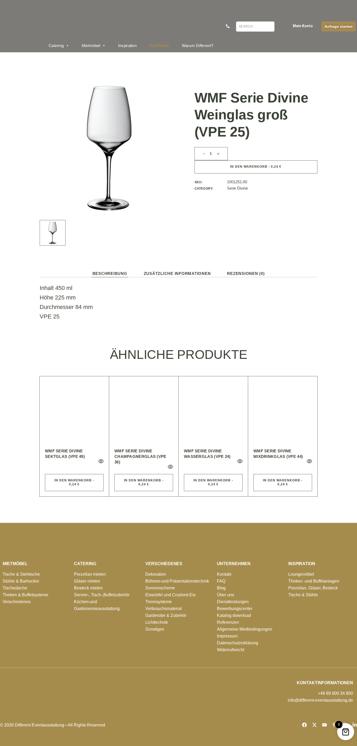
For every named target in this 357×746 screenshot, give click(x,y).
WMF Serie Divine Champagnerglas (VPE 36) (140, 456)
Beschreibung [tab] (109, 273)
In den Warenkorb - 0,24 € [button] (74, 482)
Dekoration (155, 574)
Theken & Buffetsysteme (25, 595)
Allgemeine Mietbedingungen (244, 629)
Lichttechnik (156, 622)
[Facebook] (304, 724)
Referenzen (228, 622)
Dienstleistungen (233, 601)
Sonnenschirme (160, 588)
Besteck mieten (88, 588)
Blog (221, 588)
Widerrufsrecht (230, 650)
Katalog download (234, 615)
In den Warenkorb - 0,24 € (255, 166)
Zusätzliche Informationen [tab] (177, 273)
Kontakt (224, 574)
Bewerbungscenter (234, 608)
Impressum (227, 636)
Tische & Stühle (303, 595)
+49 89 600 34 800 (335, 693)
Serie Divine (237, 188)
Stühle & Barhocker (21, 581)
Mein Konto (303, 26)
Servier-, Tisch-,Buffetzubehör (101, 595)
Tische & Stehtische (21, 574)
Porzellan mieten (90, 574)
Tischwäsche (15, 588)
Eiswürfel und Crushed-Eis (170, 595)
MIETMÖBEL (15, 563)
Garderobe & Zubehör (165, 615)
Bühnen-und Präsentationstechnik (177, 581)
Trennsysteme (158, 601)
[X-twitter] (314, 724)
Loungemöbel (301, 574)
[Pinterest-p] (334, 724)
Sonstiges (154, 629)
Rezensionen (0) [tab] (246, 273)
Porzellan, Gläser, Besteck (313, 588)
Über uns (225, 595)
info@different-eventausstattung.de (320, 700)
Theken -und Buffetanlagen (313, 581)
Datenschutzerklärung (237, 643)
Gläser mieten (87, 581)
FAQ (221, 581)
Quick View (101, 461)
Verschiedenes (17, 601)
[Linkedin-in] (354, 724)
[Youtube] (324, 724)
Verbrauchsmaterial (163, 608)
